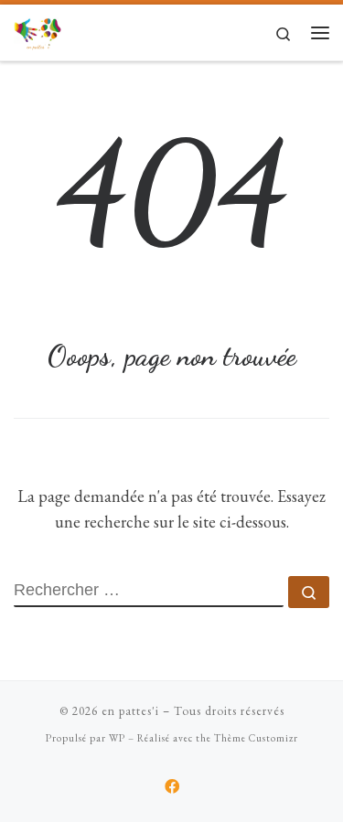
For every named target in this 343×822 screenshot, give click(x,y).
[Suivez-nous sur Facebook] (172, 786)
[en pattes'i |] (37, 29)
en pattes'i (130, 711)
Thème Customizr (256, 737)
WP (117, 737)
